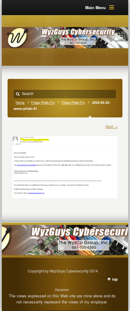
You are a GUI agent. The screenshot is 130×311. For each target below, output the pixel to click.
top (115, 279)
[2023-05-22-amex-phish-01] (65, 164)
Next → (112, 126)
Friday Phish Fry (43, 102)
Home (20, 102)
